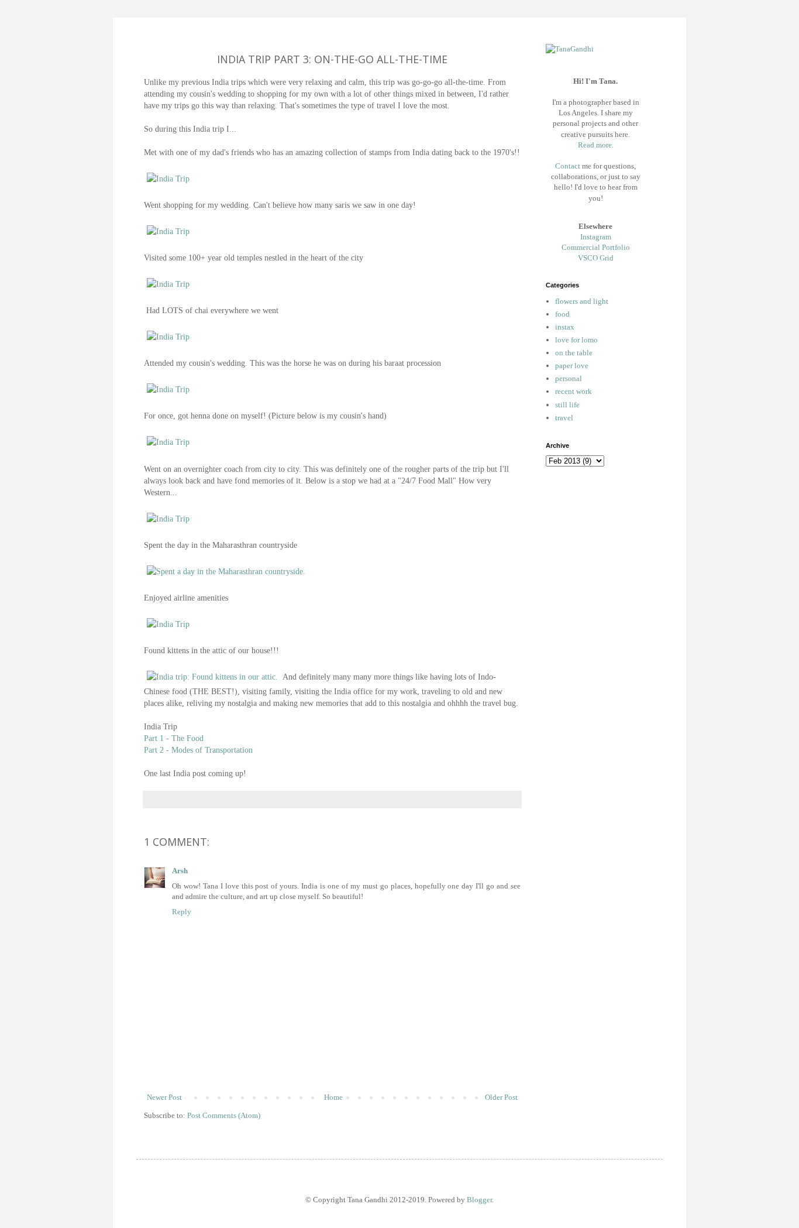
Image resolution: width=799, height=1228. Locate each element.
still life (567, 404)
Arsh (180, 870)
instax (564, 327)
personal (568, 378)
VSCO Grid (596, 257)
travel (564, 417)
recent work (573, 391)
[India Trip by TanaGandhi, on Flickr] (168, 178)
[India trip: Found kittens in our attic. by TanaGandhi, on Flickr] (212, 676)
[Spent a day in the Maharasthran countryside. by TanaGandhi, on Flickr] (226, 571)
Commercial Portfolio (596, 247)
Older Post (501, 1097)
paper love (571, 365)
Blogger (479, 1199)
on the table (574, 352)
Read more (595, 144)
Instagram (595, 236)
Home (333, 1097)
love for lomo (576, 339)
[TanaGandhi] (570, 48)
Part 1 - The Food (174, 738)
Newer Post (164, 1097)
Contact (567, 166)
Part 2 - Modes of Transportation (198, 749)
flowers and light (581, 301)
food (562, 314)
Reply (181, 911)
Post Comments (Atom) (223, 1115)
